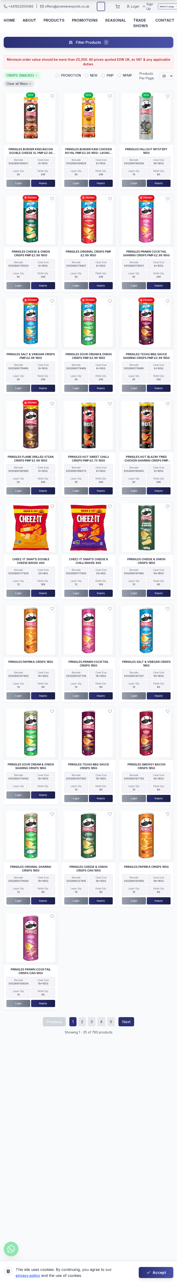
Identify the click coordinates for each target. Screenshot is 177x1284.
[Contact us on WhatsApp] (11, 1249)
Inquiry (43, 183)
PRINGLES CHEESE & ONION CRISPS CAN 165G (88, 868)
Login (135, 6)
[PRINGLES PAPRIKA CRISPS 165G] (146, 835)
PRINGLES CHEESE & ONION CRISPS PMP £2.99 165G (31, 253)
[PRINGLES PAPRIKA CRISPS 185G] (30, 630)
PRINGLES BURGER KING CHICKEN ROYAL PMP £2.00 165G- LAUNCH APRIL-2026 (88, 152)
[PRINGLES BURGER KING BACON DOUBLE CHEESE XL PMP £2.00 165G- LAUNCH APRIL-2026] (30, 117)
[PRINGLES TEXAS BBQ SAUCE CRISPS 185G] (88, 733)
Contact (164, 20)
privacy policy (28, 1275)
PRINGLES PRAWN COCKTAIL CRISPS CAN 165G (31, 971)
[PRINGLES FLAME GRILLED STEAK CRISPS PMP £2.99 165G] (30, 425)
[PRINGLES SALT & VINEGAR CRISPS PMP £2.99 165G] (30, 322)
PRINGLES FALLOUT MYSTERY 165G (146, 151)
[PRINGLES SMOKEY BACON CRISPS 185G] (146, 733)
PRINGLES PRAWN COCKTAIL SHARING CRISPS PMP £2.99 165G (146, 253)
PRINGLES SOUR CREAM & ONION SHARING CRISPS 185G (31, 766)
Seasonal (115, 20)
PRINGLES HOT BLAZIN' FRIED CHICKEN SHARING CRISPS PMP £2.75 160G (146, 460)
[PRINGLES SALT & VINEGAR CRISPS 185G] (146, 630)
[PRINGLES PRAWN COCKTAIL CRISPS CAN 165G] (30, 938)
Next (126, 1021)
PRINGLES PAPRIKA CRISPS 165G (146, 867)
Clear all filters (17, 84)
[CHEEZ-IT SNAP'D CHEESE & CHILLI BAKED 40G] (88, 528)
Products (54, 20)
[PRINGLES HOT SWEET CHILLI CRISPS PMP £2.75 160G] (88, 425)
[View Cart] (117, 6)
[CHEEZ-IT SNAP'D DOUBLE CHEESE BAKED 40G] (30, 528)
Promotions (85, 20)
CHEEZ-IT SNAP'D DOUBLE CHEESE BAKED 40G (30, 561)
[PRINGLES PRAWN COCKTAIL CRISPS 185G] (88, 630)
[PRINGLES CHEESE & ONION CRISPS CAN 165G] (88, 835)
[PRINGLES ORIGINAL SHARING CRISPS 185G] (30, 835)
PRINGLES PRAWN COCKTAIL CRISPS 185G (88, 663)
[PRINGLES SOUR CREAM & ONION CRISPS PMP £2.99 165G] (88, 322)
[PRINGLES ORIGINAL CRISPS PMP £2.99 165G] (88, 220)
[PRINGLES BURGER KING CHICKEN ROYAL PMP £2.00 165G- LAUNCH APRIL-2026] (88, 117)
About (29, 20)
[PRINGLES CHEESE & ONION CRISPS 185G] (146, 528)
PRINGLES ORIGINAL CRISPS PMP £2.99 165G (88, 253)
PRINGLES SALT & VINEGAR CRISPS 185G (146, 663)
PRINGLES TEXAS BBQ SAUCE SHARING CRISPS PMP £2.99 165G (146, 356)
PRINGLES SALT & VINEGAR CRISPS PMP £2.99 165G (30, 356)
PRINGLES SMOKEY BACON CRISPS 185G (146, 766)
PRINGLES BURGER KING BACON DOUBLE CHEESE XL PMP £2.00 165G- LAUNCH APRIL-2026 (31, 152)
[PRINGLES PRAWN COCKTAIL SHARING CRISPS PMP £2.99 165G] (146, 220)
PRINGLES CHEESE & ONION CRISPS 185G (146, 561)
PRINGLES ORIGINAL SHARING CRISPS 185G (30, 868)
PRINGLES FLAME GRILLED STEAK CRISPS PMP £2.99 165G (31, 458)
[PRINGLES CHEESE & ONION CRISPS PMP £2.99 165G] (30, 220)
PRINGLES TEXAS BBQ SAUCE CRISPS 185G (88, 766)
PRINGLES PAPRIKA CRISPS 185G (30, 662)
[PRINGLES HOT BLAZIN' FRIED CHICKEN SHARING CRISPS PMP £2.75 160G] (146, 425)
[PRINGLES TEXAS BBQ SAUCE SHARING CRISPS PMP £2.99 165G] (146, 322)
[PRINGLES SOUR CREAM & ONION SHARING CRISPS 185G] (30, 733)
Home (9, 20)
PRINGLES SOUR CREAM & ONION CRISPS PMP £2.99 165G (88, 356)
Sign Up (149, 6)
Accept (159, 1272)
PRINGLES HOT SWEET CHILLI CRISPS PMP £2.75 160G (88, 458)
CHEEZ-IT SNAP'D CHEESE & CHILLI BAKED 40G (88, 561)
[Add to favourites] (52, 96)
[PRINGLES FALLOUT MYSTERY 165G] (146, 117)
